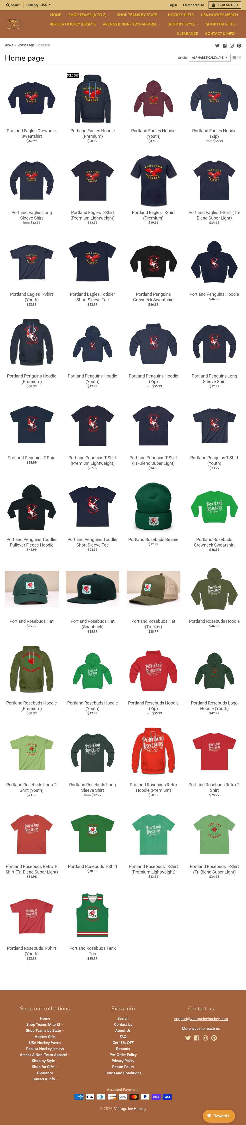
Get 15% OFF (123, 1042)
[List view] (239, 57)
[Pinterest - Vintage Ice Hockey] (239, 45)
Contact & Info (43, 1079)
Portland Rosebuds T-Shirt (92, 866)
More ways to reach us (201, 1028)
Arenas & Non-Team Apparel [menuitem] (130, 24)
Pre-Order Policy (123, 1054)
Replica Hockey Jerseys (45, 1048)
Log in (172, 5)
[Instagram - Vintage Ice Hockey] (232, 45)
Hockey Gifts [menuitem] (181, 15)
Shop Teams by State (43, 1030)
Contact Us (123, 1024)
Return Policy (123, 1066)
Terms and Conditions (123, 1073)
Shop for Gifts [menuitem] (220, 24)
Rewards (123, 1048)
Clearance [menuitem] (187, 33)
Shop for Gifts (43, 1066)
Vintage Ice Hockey (130, 1108)
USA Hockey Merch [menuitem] (219, 15)
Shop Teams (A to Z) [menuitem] (87, 15)
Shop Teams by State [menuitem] (137, 15)
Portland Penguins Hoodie (214, 294)
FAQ (123, 1036)
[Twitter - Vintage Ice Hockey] (217, 45)
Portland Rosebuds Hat (32, 621)
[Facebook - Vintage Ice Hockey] (224, 45)
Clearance (45, 1073)
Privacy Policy (123, 1060)
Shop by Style (43, 1060)
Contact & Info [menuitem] (220, 33)
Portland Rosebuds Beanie (153, 539)
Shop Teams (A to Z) (43, 1024)
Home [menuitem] (55, 15)
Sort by (183, 57)
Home (9, 45)
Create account (193, 5)
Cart (227, 5)
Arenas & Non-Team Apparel (43, 1054)
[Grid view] (234, 57)
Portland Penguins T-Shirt (32, 457)
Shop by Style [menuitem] (181, 24)
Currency (32, 5)
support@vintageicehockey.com (201, 1019)
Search (123, 1018)
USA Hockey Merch (45, 1042)
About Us (123, 1030)
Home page (26, 45)
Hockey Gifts (45, 1036)
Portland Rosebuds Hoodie (214, 621)
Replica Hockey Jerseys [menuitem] (73, 24)
